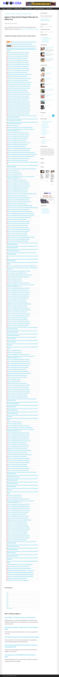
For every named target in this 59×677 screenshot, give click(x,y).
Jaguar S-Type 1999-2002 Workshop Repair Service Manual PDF (19, 142)
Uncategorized (44, 134)
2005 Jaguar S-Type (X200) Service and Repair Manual (17, 383)
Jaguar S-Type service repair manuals (29, 29)
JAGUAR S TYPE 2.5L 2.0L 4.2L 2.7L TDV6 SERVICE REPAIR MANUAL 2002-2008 (21, 237)
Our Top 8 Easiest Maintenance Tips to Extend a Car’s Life (49, 58)
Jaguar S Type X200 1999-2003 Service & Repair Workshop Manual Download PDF (22, 154)
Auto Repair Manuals (28, 8)
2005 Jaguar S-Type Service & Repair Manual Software (17, 375)
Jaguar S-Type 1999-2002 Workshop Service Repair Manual (18, 136)
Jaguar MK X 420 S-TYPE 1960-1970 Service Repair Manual (18, 54)
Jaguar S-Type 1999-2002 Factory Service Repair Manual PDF (18, 134)
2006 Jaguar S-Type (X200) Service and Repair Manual (17, 456)
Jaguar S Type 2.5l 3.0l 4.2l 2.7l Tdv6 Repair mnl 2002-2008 (18, 227)
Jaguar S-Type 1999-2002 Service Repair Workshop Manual (18, 132)
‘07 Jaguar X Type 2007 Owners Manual (15, 497)
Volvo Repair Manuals (45, 39)
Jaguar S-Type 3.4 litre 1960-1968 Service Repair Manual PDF (18, 70)
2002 (7, 596)
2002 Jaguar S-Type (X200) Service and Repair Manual (17, 219)
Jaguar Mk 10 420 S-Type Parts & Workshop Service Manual (24, 41)
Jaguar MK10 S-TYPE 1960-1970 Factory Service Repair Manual (19, 88)
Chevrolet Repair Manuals (46, 209)
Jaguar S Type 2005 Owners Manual (14, 379)
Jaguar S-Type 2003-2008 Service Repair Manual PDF (17, 299)
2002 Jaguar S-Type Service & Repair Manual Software (17, 195)
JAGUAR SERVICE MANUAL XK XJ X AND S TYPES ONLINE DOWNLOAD (20, 127)
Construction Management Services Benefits (48, 79)
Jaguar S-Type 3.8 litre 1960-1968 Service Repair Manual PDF (18, 64)
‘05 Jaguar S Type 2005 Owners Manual (15, 352)
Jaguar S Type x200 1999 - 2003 (13, 125)
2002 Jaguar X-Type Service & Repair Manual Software (17, 203)
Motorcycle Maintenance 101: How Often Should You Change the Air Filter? (49, 90)
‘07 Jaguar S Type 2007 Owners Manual (15, 495)
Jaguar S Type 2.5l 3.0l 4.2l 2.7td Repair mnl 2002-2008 (17, 233)
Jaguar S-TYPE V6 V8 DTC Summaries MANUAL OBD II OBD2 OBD (19, 217)
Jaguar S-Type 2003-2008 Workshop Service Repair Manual (18, 290)
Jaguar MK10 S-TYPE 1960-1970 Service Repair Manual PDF (18, 92)
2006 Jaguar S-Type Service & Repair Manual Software (17, 448)
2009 (7, 606)
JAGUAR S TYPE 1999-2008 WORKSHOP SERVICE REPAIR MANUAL (19, 148)
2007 (7, 604)
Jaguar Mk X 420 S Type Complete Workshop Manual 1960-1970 (19, 109)
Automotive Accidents (45, 123)
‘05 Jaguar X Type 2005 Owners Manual (15, 350)
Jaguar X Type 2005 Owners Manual (14, 381)
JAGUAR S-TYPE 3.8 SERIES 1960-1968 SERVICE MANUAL (17, 76)
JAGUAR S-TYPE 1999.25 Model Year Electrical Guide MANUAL (19, 150)
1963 (7, 592)
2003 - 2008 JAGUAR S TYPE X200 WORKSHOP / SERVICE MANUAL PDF (20, 275)
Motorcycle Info (44, 132)
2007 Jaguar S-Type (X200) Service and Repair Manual (17, 539)
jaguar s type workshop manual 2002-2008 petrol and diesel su (19, 271)
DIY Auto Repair (9, 8)
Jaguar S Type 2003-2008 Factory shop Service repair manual (19, 282)
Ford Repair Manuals (45, 37)
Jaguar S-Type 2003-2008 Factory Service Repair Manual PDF (18, 294)
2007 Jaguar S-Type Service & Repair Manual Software (17, 521)
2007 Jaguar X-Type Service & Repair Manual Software (17, 523)
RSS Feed (43, 142)
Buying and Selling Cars (45, 127)
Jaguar (25, 13)
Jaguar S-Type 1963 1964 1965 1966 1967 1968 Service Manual (19, 98)
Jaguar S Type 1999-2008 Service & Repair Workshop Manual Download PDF (21, 152)
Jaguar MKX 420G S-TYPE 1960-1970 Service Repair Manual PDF (19, 86)
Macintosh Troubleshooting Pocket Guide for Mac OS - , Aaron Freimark (21, 570)
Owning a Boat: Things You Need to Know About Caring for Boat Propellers (49, 48)
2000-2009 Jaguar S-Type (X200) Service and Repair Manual (18, 580)
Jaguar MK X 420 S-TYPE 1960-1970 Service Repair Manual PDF (19, 103)
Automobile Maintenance (18, 8)
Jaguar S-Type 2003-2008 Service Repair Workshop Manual (18, 297)
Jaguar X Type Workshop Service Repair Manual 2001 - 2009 (18, 566)
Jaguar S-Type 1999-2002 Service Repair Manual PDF (17, 140)
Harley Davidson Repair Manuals (47, 38)
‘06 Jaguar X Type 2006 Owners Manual (15, 423)
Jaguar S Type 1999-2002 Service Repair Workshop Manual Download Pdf (21, 156)
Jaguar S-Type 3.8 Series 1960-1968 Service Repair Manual (18, 60)
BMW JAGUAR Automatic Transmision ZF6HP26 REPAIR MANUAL (19, 197)
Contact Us (43, 143)
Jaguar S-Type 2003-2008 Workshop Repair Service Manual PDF (19, 292)
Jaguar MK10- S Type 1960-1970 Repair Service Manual (17, 72)
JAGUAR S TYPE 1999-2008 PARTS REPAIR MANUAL (17, 146)
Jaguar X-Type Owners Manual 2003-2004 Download (17, 273)
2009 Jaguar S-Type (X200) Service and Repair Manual (17, 578)
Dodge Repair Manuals (45, 42)
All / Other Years (10, 608)
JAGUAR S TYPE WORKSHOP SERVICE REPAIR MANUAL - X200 (18, 276)
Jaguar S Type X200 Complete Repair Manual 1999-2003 (18, 160)
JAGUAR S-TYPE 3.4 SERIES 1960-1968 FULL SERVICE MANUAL (18, 52)
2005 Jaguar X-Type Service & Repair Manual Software (17, 377)
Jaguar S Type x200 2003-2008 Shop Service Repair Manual (18, 307)
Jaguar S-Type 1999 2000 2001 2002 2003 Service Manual (18, 138)
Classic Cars (43, 128)
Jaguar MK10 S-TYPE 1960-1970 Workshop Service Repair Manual (19, 84)
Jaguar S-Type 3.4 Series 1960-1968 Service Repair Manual (18, 56)
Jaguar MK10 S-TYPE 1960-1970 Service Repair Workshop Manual (19, 94)
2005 (7, 600)
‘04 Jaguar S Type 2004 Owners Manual (15, 278)
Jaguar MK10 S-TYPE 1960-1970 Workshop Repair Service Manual (19, 78)
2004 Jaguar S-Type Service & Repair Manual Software (17, 305)
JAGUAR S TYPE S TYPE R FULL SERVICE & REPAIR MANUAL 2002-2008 (20, 205)
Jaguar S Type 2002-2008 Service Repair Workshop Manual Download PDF (21, 215)
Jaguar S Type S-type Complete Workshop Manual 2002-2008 (18, 231)
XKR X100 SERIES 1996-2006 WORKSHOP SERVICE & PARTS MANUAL (20, 454)
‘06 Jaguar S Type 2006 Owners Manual (15, 421)
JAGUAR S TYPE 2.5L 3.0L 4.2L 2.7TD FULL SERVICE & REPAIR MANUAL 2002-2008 (22, 193)
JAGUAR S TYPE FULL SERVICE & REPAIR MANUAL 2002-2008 (18, 199)
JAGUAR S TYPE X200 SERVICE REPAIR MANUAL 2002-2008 (18, 241)
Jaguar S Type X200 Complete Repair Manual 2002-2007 (18, 235)
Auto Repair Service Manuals (16, 13)
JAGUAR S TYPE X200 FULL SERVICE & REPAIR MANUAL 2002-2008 (19, 201)
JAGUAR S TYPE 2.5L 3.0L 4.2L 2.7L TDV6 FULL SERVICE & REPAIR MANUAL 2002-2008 (23, 207)
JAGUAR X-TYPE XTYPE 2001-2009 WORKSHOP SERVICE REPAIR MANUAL (20, 572)
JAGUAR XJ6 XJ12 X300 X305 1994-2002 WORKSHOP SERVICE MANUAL (20, 211)
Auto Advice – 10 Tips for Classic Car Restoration (20, 617)
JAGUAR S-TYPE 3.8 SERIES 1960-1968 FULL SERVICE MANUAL (18, 68)
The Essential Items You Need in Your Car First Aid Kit (49, 95)
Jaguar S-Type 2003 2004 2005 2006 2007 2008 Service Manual (19, 288)
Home (4, 8)
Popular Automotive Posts (46, 133)
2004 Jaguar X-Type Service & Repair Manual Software (17, 301)
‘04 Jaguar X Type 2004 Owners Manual (15, 280)
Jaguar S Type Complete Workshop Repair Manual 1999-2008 (19, 158)
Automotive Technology (45, 126)
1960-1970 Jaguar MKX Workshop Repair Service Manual (24, 46)
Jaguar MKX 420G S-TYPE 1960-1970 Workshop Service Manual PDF (20, 74)
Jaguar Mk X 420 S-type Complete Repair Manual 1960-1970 (18, 111)
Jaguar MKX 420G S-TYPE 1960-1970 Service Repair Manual (18, 62)
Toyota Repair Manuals (45, 40)
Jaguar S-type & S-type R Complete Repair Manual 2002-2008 (18, 221)
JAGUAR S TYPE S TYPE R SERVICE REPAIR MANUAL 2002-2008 (18, 239)
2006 (7, 602)
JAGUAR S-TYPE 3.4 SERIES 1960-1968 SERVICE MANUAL (17, 90)
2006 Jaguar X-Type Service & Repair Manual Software (17, 452)
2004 (7, 598)
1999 (7, 594)
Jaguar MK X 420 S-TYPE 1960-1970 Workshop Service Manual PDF (19, 82)
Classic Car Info (49, 8)
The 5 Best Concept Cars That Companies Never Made (22, 637)
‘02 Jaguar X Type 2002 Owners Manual (15, 174)
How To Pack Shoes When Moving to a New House (47, 175)
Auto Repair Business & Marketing (47, 121)
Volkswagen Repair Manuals (46, 213)
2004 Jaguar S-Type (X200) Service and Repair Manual (17, 311)
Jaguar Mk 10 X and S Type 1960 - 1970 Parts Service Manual (20, 44)
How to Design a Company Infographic (42, 176)
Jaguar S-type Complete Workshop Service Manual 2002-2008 (19, 229)
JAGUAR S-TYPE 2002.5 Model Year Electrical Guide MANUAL (18, 209)
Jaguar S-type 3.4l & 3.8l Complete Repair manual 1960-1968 (18, 113)
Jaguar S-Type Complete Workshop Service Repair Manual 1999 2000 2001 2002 (22, 168)
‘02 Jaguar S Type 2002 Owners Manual (15, 172)
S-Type (29, 13)
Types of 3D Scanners (48, 105)
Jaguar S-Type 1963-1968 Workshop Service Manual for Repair (19, 101)
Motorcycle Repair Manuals (39, 8)
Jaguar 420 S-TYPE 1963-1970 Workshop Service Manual (18, 58)
